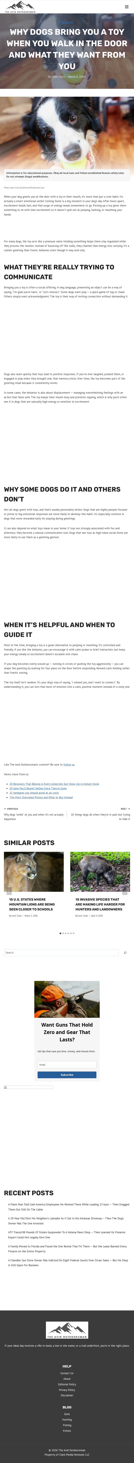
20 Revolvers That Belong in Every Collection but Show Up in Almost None (54, 784)
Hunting (67, 1419)
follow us (69, 764)
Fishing (67, 1425)
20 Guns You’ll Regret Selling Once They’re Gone (38, 788)
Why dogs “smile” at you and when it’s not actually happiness (33, 814)
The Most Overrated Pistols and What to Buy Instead (41, 797)
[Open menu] (126, 7)
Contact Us (67, 1373)
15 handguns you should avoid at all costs (34, 793)
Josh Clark (58, 76)
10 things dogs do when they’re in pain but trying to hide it (100, 814)
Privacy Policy (67, 1390)
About (67, 1379)
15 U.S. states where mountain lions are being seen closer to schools (32, 904)
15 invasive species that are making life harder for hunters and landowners (100, 904)
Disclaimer (67, 1395)
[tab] (60, 933)
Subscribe (67, 1075)
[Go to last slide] (9, 891)
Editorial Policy (67, 1384)
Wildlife (67, 22)
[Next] (124, 891)
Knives (67, 1431)
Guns (67, 1414)
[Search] (125, 952)
